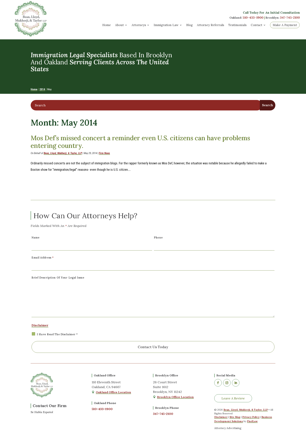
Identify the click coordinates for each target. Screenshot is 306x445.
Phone (158, 237)
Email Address (43, 257)
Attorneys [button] (139, 25)
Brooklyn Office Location (175, 397)
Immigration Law (166, 25)
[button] (300, 417)
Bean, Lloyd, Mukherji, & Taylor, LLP (63, 153)
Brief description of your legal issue (58, 277)
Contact (256, 25)
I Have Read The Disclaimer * (57, 334)
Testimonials (237, 25)
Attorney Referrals (210, 25)
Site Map (235, 417)
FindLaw (252, 421)
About (119, 25)
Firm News (104, 153)
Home (106, 25)
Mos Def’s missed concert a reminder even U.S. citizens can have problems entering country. (140, 142)
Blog (189, 25)
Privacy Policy (250, 417)
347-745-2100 (290, 17)
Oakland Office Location (113, 392)
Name (35, 237)
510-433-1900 (253, 17)
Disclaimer (40, 325)
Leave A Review (233, 398)
